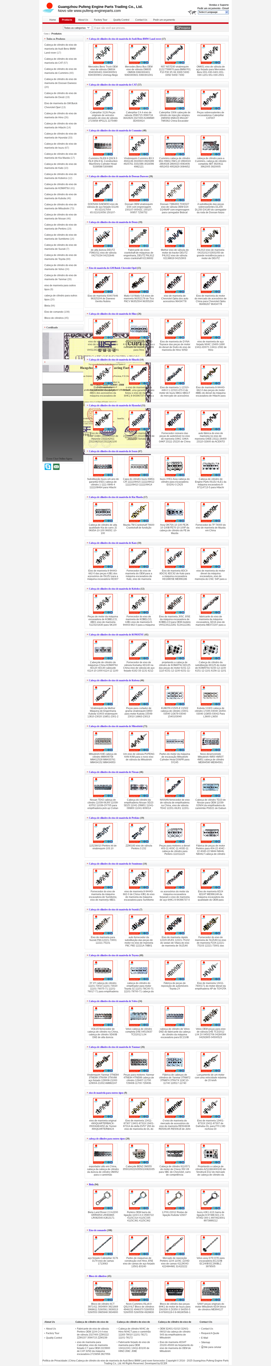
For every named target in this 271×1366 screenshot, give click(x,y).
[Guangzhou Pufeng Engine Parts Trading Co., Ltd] (227, 12)
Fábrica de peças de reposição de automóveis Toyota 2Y (174, 986)
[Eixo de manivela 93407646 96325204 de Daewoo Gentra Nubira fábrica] (103, 283)
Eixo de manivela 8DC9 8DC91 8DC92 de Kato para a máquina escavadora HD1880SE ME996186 (175, 574)
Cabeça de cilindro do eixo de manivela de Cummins (115, 130)
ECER (163, 1363)
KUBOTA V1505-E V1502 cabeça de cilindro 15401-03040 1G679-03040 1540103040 (175, 712)
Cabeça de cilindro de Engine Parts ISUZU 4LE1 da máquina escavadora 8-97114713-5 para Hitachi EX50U (210, 485)
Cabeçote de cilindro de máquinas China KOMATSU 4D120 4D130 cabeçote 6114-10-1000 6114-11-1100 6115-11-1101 (102, 668)
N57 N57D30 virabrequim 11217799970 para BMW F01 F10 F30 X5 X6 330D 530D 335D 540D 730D (175, 70)
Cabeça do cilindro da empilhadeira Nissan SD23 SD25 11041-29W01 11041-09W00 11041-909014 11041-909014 (139, 805)
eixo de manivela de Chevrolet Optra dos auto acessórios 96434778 (174, 298)
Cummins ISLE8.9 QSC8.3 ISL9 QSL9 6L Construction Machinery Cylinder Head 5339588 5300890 (103, 162)
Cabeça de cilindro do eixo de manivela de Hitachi (114, 359)
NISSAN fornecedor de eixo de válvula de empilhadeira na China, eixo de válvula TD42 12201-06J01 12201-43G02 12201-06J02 (175, 805)
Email (225, 8)
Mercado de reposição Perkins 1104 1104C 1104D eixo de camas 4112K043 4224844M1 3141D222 (174, 1262)
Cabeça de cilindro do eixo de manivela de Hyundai (115, 405)
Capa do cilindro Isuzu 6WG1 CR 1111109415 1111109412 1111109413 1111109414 (139, 482)
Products (67, 19)
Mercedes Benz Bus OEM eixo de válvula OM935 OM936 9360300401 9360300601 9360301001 (139, 70)
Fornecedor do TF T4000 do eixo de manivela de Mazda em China (211, 528)
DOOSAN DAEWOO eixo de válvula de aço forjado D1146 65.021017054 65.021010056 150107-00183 (103, 210)
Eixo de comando (53, 311)
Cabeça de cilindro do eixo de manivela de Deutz (113, 222)
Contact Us (141, 19)
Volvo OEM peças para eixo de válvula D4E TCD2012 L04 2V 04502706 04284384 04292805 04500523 (210, 1033)
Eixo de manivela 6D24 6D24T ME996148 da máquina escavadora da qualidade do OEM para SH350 (211, 897)
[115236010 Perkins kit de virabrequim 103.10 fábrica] (103, 833)
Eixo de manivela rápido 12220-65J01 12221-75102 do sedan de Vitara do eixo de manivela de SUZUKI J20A (175, 943)
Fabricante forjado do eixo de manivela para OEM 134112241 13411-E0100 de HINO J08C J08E (134, 1347)
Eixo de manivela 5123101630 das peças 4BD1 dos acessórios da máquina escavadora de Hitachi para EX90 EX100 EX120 (103, 394)
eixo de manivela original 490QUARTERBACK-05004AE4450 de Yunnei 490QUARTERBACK (102, 1124)
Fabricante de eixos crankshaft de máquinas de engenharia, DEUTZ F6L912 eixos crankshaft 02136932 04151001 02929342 (139, 255)
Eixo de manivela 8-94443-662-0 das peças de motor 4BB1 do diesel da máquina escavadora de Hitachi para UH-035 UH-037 (211, 393)
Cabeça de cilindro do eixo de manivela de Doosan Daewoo (118, 176)
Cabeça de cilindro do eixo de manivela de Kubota (114, 680)
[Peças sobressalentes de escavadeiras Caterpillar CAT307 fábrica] (211, 100)
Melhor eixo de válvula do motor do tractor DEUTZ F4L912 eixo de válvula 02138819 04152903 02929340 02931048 (175, 255)
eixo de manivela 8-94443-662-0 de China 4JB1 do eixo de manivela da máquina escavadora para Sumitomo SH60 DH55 (139, 897)
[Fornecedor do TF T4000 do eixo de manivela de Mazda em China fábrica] (211, 512)
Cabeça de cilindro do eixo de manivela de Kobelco (114, 588)
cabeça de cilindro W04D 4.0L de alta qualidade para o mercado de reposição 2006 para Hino (139, 345)
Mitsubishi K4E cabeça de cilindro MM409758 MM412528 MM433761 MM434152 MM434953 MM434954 (103, 760)
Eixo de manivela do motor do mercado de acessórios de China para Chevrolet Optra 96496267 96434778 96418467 (211, 301)
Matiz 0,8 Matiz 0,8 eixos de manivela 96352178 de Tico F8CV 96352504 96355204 (139, 298)
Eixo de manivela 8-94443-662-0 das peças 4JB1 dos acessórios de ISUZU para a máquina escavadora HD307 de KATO (102, 576)
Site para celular (212, 1347)
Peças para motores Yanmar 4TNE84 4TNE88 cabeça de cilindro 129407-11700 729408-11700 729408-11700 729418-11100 (139, 1080)
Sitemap (205, 1342)
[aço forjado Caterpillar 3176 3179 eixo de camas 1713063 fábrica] (103, 1245)
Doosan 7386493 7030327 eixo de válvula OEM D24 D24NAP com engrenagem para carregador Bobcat (174, 208)
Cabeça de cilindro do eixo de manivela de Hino (113, 313)
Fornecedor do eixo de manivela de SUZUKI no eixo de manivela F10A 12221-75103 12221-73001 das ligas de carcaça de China (210, 943)
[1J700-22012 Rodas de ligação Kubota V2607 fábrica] (175, 1199)
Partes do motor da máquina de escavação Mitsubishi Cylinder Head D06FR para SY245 (175, 758)
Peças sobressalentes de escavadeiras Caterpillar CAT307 (210, 115)
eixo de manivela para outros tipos (106, 1092)
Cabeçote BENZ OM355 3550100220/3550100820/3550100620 (144, 1168)
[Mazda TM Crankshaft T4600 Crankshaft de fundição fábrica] (139, 512)
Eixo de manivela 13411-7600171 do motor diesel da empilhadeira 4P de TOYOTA (210, 986)
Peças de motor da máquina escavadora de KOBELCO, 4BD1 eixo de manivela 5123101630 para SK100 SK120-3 (103, 622)
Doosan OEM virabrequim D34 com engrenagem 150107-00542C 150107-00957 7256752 (139, 208)
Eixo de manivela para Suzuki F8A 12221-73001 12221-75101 (103, 940)
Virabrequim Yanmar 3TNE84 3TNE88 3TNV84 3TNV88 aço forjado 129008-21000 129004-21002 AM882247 (103, 1079)
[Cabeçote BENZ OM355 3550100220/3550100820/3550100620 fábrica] (139, 1154)
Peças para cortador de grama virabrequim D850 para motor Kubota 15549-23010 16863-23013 (139, 712)
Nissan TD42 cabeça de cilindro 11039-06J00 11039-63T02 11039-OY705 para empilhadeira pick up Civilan (102, 804)
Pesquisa (184, 27)
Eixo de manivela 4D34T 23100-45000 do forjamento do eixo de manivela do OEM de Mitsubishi (176, 1347)
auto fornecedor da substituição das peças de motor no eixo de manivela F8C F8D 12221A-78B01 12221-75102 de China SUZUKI (139, 944)
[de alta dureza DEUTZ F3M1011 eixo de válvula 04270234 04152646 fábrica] (103, 237)
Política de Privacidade (54, 1360)
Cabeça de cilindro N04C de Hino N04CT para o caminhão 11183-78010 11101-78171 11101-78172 (134, 1333)
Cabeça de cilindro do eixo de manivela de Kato (113, 543)
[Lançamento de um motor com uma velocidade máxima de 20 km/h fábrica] (211, 1062)
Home (52, 19)
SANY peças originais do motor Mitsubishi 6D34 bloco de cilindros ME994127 (210, 1307)
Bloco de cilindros (54, 318)
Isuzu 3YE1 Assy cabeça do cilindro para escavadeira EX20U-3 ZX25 (175, 482)
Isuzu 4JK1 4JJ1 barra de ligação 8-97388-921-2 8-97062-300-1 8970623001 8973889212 (210, 1216)
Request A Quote (210, 1333)
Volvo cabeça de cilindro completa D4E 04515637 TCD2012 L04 (138, 1032)
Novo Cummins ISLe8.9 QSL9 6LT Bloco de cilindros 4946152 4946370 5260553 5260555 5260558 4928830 (139, 1308)
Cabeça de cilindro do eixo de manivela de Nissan (114, 772)
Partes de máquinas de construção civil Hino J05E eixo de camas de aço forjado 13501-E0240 (139, 1262)
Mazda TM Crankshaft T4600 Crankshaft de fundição (138, 526)
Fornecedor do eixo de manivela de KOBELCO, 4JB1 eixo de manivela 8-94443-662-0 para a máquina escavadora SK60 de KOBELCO (139, 623)
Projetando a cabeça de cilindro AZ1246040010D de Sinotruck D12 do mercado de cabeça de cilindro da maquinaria (210, 1172)
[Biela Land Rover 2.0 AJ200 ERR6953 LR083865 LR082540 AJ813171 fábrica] (103, 1199)
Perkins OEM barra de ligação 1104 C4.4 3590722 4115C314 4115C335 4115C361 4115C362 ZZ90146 (139, 1218)
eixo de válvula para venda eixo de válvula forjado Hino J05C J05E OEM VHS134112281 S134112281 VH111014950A (103, 347)
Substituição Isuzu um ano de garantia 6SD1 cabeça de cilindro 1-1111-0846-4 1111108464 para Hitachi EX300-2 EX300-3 (103, 485)
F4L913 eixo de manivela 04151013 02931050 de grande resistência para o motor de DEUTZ (210, 254)
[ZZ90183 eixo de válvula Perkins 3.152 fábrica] (139, 833)
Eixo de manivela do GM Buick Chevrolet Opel (112, 268)
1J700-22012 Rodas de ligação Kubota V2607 (174, 1213)
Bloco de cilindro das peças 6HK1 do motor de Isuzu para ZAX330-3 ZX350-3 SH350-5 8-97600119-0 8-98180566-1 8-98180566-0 (174, 1309)
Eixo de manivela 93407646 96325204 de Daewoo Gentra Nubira (103, 298)
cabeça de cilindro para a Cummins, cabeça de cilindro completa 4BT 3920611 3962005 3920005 (210, 162)
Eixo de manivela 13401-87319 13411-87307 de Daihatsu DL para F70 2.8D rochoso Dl (210, 1124)
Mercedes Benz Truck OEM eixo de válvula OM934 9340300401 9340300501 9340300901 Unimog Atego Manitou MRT (103, 72)
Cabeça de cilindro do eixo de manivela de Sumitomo (115, 863)
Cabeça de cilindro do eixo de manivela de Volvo (113, 1001)
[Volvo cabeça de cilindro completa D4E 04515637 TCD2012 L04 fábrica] (139, 1016)
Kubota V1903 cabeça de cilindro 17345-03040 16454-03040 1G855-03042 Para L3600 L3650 (210, 712)
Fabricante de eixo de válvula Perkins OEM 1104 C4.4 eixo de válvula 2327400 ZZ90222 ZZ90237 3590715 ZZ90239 (93, 1333)
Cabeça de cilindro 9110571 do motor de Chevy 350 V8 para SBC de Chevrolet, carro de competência (175, 1170)
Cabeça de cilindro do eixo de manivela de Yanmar (114, 1047)
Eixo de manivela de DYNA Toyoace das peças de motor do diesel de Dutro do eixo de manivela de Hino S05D (175, 345)
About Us (83, 19)
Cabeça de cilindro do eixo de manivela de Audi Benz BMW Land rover (60, 48)
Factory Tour (100, 19)
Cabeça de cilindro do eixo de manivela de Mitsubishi (116, 726)
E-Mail (204, 1337)
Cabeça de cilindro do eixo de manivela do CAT (113, 84)
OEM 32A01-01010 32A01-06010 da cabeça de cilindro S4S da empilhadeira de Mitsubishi (175, 1333)
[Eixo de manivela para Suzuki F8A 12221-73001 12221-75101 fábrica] (103, 925)
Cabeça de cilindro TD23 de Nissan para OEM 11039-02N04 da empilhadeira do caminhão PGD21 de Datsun (210, 804)
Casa (46, 34)
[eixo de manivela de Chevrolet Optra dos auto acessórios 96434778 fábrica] (175, 283)
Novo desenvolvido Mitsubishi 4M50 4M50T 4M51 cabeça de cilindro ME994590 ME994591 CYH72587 (210, 760)
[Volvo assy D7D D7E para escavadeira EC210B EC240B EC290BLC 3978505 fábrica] (211, 1245)
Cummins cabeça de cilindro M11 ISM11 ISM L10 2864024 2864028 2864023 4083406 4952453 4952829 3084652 (175, 162)
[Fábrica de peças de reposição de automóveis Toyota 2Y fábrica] (175, 970)
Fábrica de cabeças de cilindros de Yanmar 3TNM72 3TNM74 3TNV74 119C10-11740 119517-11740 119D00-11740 (174, 1080)
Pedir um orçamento (208, 8)
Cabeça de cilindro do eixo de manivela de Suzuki (114, 909)
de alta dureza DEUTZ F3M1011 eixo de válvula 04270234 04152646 (102, 253)
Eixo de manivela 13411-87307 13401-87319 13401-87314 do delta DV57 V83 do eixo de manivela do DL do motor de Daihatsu (139, 1126)
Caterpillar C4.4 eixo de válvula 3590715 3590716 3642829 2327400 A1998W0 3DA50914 (138, 116)
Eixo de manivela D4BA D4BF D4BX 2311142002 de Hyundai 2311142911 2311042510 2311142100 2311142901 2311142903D (103, 439)
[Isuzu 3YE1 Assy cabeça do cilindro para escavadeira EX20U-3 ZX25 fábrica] (175, 466)
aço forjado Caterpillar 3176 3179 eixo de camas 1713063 (103, 1261)
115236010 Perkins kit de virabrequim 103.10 (103, 847)
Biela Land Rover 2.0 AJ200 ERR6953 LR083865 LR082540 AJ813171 (103, 1215)
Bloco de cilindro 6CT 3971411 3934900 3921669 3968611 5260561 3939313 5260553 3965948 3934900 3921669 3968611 (103, 1309)
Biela (47, 305)
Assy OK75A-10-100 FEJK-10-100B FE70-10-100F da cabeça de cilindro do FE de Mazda (175, 529)
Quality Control (121, 19)
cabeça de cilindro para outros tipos (107, 1138)
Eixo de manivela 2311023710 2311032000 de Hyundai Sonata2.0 (139, 436)
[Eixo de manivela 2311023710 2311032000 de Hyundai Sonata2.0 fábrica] (139, 420)
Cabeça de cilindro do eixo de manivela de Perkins (114, 818)
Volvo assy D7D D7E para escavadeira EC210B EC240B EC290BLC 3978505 (211, 1262)
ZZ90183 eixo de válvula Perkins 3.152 (139, 847)
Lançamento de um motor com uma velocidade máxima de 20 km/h (210, 1077)
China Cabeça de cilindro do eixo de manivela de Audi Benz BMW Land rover (111, 1360)
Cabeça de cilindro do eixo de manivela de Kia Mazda (116, 497)
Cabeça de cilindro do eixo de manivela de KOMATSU (116, 634)
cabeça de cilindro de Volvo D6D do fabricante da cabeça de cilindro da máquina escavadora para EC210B (174, 1033)
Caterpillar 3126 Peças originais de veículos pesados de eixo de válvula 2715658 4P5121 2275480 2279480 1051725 (103, 118)
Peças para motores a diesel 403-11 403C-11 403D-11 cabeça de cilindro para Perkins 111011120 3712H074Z (174, 851)
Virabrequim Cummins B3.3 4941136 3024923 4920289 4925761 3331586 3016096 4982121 (139, 162)
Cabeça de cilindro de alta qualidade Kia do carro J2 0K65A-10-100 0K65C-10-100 (103, 529)
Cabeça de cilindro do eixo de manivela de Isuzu (113, 451)
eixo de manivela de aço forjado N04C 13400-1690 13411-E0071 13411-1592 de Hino (211, 345)
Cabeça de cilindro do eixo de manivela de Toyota (114, 955)
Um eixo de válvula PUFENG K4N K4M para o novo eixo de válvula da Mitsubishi (138, 757)
